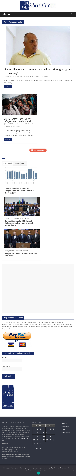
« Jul (36, 448)
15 (34, 436)
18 (44, 436)
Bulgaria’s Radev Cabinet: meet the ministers (21, 254)
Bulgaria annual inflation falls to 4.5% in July (19, 191)
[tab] (7, 164)
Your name (6, 366)
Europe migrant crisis (37, 76)
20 (50, 436)
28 (53, 440)
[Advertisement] (38, 288)
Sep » (40, 448)
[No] (74, 471)
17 (40, 436)
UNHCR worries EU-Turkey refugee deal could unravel (17, 120)
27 (50, 440)
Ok (38, 473)
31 (40, 443)
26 (47, 440)
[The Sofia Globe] (4, 14)
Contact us (64, 429)
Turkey (46, 76)
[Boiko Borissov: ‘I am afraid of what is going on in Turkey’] (38, 27)
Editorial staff (65, 426)
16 (37, 436)
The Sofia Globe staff (23, 76)
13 (50, 433)
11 (44, 433)
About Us (64, 423)
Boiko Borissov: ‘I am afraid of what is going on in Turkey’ (38, 71)
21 (53, 436)
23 (37, 440)
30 (37, 443)
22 (34, 440)
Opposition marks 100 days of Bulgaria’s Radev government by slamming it (20, 223)
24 (40, 440)
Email (4, 357)
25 (44, 440)
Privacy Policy (65, 433)
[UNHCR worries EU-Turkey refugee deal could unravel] (19, 95)
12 (47, 433)
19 (47, 436)
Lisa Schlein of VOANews (24, 124)
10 (40, 433)
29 (34, 443)
